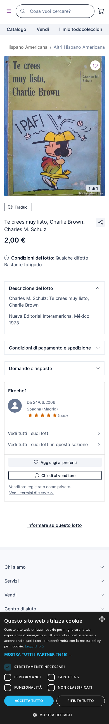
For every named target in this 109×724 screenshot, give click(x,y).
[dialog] (54, 668)
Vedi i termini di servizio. (31, 492)
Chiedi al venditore (58, 475)
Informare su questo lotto (54, 525)
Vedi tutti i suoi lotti (28, 433)
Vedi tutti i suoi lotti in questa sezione (48, 444)
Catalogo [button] (16, 29)
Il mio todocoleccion (80, 29)
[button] (54, 288)
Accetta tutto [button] (29, 700)
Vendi (43, 29)
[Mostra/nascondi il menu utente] (8, 11)
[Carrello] (101, 11)
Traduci (21, 207)
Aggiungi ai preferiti (59, 462)
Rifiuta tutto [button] (80, 700)
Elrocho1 (17, 390)
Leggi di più (34, 646)
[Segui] (95, 65)
